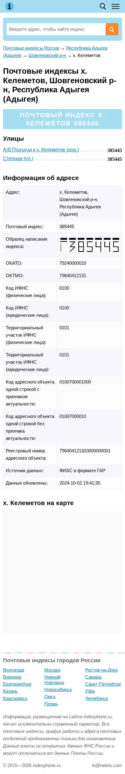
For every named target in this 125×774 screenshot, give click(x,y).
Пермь (51, 703)
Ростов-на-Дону (101, 670)
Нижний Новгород (54, 679)
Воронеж (12, 677)
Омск (50, 696)
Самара (93, 677)
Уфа (89, 691)
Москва (52, 670)
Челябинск (96, 698)
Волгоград (13, 670)
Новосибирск (58, 689)
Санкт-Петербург (103, 684)
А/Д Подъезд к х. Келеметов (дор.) (41, 149)
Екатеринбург (17, 684)
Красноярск (15, 698)
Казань (10, 691)
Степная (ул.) (18, 158)
